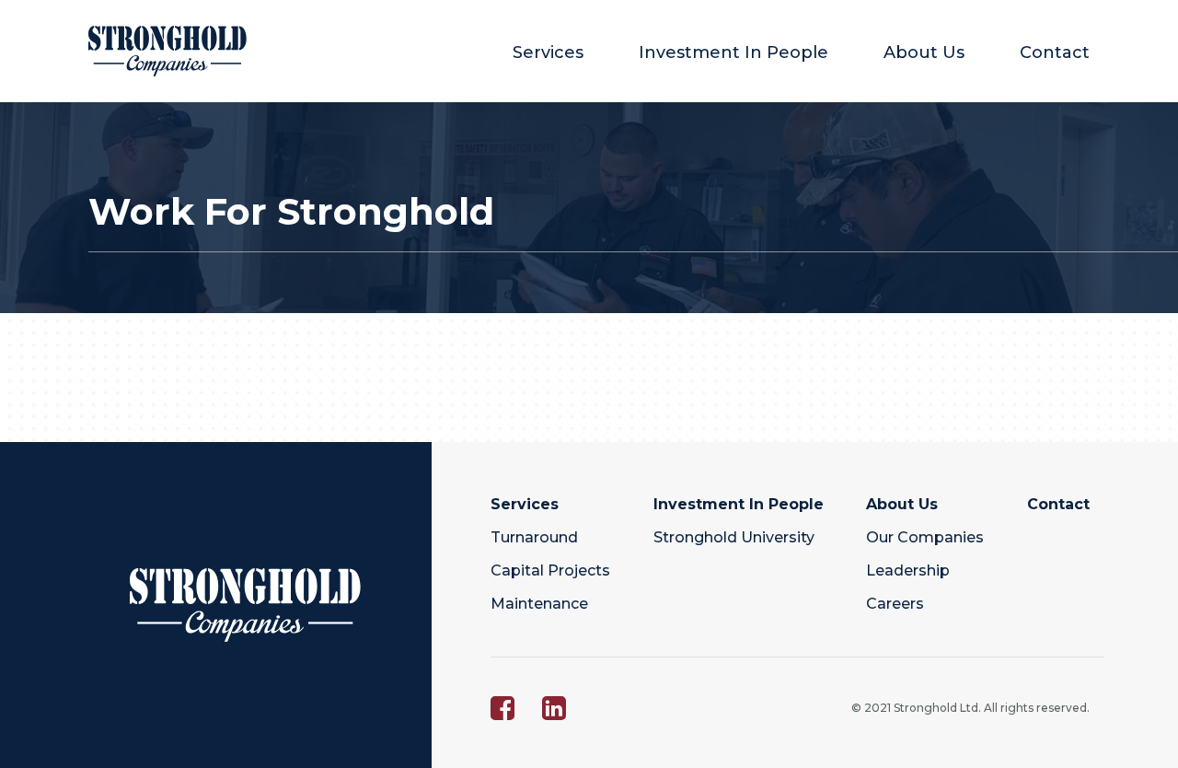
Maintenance (539, 603)
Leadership (908, 570)
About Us (924, 52)
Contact (1055, 52)
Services (548, 52)
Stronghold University (733, 537)
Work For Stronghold (291, 212)
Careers (895, 603)
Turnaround (534, 537)
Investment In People (733, 52)
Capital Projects (550, 570)
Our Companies (925, 537)
